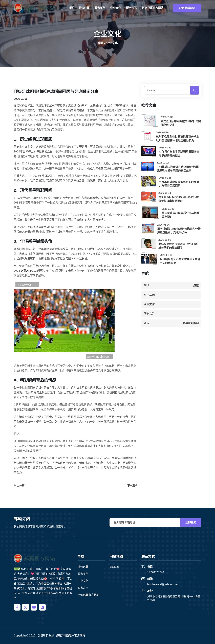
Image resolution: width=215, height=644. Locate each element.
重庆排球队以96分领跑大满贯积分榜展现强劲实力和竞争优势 (179, 230)
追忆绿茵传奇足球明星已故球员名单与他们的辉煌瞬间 (178, 246)
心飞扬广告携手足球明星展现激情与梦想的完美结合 (179, 153)
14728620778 (155, 572)
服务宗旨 (131, 7)
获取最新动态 (187, 8)
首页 (71, 7)
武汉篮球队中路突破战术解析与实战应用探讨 (181, 123)
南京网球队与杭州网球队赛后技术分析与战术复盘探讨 (178, 199)
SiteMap (114, 566)
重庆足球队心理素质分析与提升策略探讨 (180, 215)
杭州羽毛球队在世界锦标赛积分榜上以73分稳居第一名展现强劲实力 (177, 138)
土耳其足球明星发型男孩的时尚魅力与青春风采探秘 (179, 184)
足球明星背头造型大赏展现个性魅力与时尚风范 (180, 261)
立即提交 (190, 522)
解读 (84, 7)
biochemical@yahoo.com (162, 584)
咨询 (152, 7)
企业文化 (115, 7)
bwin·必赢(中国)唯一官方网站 (67, 635)
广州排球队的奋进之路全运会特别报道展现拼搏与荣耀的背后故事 (178, 169)
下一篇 (131, 485)
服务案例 (100, 7)
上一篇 (20, 485)
